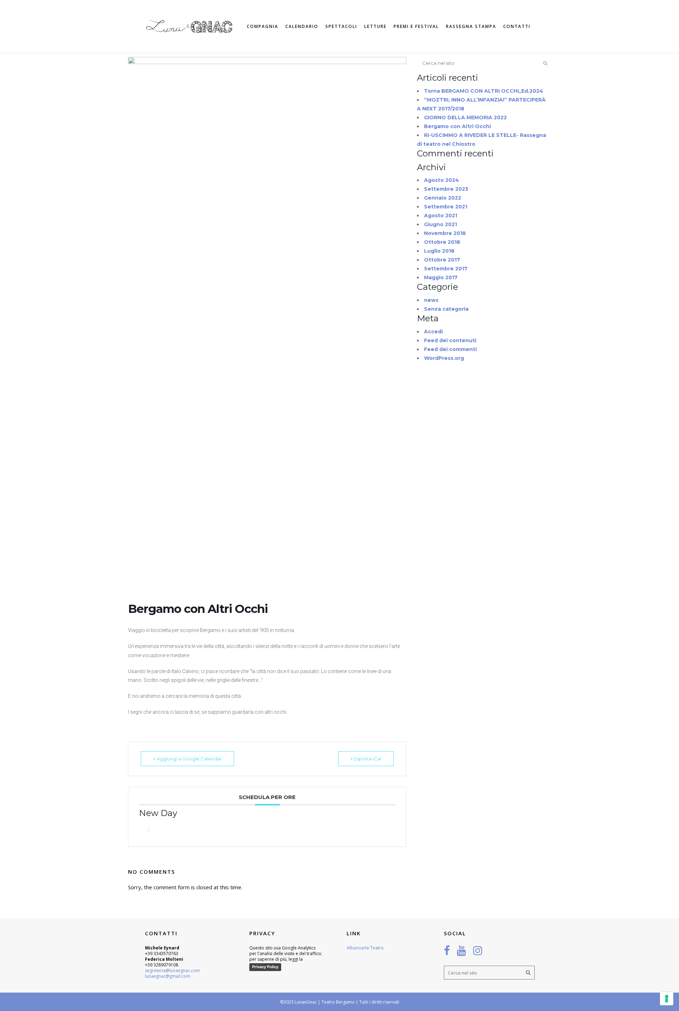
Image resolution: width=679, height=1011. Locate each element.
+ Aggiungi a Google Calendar (187, 759)
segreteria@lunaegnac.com (172, 970)
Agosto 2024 (441, 180)
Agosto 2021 (440, 215)
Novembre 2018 (445, 233)
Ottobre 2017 (442, 260)
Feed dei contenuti (450, 340)
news (431, 300)
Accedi (433, 331)
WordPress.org (444, 358)
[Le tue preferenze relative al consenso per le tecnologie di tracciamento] (666, 998)
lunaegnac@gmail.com (167, 976)
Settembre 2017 (446, 268)
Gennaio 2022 (442, 198)
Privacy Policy (265, 966)
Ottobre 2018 (442, 242)
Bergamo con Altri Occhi (457, 126)
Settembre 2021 (445, 206)
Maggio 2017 (441, 277)
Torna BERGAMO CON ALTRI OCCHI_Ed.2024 (483, 91)
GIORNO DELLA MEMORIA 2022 (465, 117)
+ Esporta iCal (365, 759)
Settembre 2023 (446, 189)
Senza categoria (446, 309)
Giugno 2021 (440, 224)
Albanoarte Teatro (365, 948)
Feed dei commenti (450, 349)
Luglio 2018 (439, 251)
